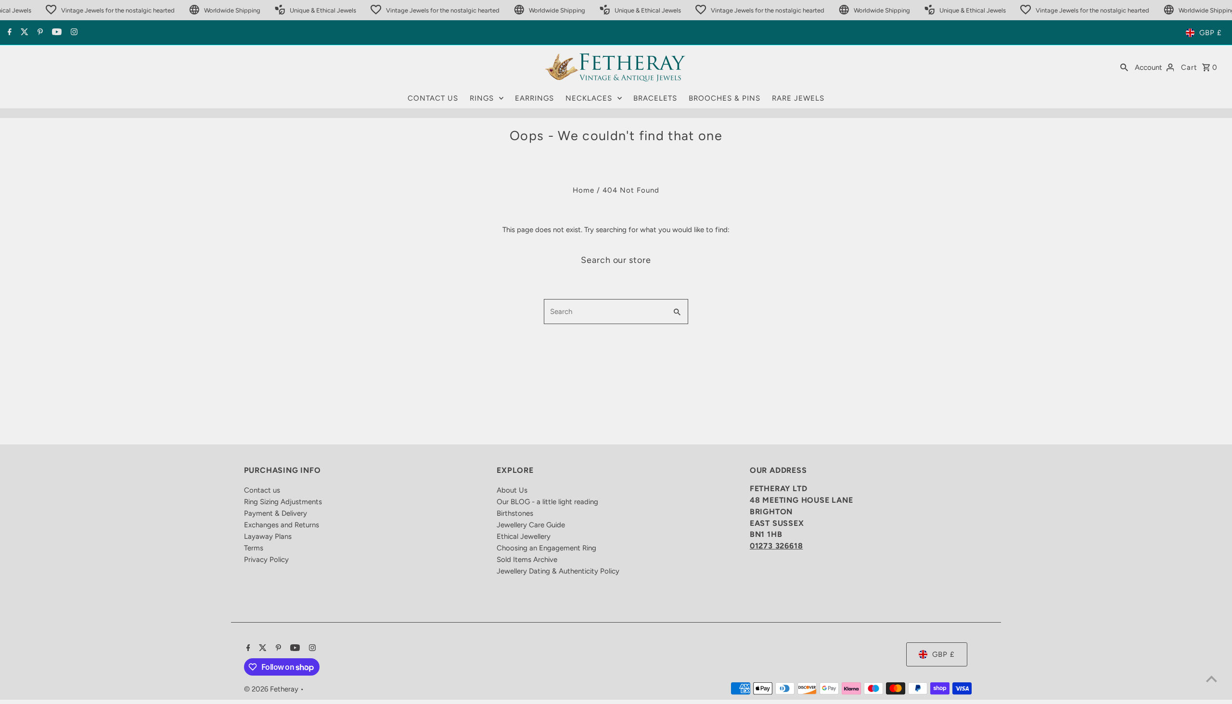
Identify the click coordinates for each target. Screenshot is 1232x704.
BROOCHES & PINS (724, 98)
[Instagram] (72, 32)
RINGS (482, 98)
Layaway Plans (268, 536)
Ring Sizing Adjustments (283, 501)
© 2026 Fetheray (272, 689)
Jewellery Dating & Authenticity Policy (558, 571)
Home (583, 190)
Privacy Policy (266, 559)
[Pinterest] (39, 32)
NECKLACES (588, 98)
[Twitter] (23, 32)
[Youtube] (56, 32)
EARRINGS (534, 98)
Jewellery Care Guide (531, 525)
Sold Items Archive (527, 559)
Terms (253, 548)
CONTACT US (433, 98)
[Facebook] (8, 32)
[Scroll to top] (1211, 679)
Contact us (262, 490)
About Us (512, 490)
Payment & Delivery (275, 513)
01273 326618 (776, 545)
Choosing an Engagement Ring (546, 548)
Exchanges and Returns (281, 525)
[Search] (1124, 66)
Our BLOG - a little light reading (547, 501)
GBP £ (1210, 32)
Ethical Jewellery (524, 536)
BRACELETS (655, 98)
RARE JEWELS (798, 98)
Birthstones (515, 513)
